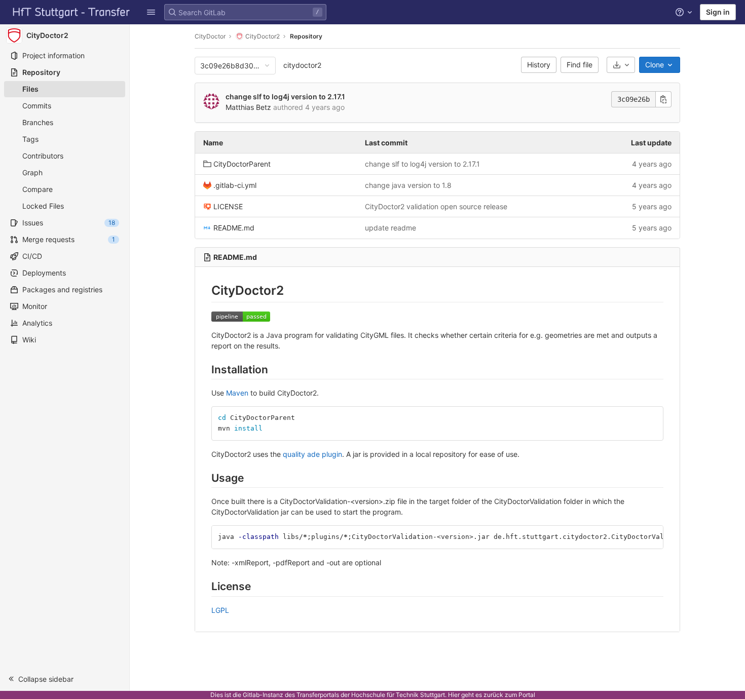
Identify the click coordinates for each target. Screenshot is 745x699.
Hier (454, 694)
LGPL (220, 610)
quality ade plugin (312, 454)
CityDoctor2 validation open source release (436, 206)
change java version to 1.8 (408, 185)
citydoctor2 (302, 65)
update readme (390, 227)
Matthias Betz (248, 107)
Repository (306, 36)
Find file (579, 64)
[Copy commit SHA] (663, 99)
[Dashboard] (71, 12)
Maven (237, 393)
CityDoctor (210, 36)
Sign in (718, 12)
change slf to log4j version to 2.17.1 (285, 96)
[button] (151, 12)
